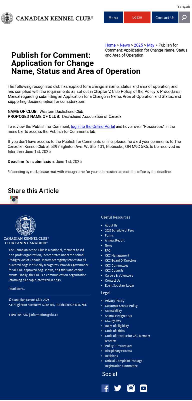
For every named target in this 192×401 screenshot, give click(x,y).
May (150, 45)
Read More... (17, 289)
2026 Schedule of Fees (119, 230)
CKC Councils (114, 270)
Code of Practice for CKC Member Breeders (127, 338)
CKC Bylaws (113, 321)
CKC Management (117, 255)
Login (137, 17)
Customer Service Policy (121, 306)
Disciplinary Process (118, 351)
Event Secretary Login (119, 285)
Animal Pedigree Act (118, 316)
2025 (138, 45)
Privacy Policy (114, 301)
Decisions (111, 356)
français (183, 6)
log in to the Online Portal (93, 126)
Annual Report (114, 240)
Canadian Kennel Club (52, 18)
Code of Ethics (114, 331)
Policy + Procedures (118, 346)
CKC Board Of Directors (120, 260)
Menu (113, 17)
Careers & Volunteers (119, 275)
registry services (67, 260)
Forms (109, 235)
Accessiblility (113, 311)
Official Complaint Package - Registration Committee (124, 361)
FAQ (107, 250)
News (125, 45)
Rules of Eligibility (117, 326)
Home (110, 45)
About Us (111, 225)
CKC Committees (116, 265)
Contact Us (165, 17)
